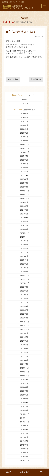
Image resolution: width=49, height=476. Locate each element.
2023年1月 (24, 271)
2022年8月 (24, 291)
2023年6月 (24, 252)
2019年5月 (24, 441)
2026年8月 (24, 113)
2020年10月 (24, 375)
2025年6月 (24, 167)
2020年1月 (24, 410)
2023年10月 (24, 237)
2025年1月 (24, 187)
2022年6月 (24, 298)
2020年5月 (24, 395)
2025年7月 (24, 164)
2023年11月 (24, 233)
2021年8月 (24, 337)
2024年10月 (24, 198)
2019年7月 (24, 433)
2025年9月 (24, 156)
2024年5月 (24, 217)
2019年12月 (24, 414)
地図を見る (24, 472)
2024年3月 (24, 225)
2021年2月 (24, 360)
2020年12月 (24, 368)
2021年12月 (24, 321)
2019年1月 (24, 456)
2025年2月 (24, 183)
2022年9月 (24, 287)
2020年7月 (24, 387)
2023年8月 (24, 244)
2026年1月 (24, 140)
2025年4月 (24, 175)
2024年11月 (24, 194)
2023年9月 (24, 241)
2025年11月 (24, 148)
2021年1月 (24, 364)
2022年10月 (24, 283)
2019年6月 (24, 437)
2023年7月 (24, 248)
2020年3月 (24, 402)
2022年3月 (24, 310)
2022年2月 (24, 314)
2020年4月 (24, 398)
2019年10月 (24, 422)
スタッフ (24, 103)
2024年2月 (24, 229)
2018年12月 (24, 460)
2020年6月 (24, 391)
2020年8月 (24, 383)
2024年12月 (24, 190)
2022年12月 (24, 275)
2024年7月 (24, 210)
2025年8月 (24, 160)
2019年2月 (24, 452)
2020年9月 (24, 379)
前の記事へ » (36, 79)
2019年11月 (24, 418)
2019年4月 (24, 445)
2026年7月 (24, 117)
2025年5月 (24, 171)
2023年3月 (24, 264)
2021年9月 (24, 333)
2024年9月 (24, 202)
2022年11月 (24, 279)
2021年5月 (24, 348)
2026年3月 (24, 133)
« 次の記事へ (13, 79)
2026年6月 (24, 121)
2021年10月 (24, 329)
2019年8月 (24, 429)
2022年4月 (24, 306)
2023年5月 (24, 256)
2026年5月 (24, 125)
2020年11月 (24, 372)
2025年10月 (24, 152)
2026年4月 (24, 129)
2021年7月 (24, 341)
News (24, 99)
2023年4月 (24, 260)
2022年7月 (24, 294)
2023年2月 (24, 268)
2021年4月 (24, 352)
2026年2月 (24, 137)
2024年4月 (24, 221)
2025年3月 (24, 179)
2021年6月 (24, 345)
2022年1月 (24, 318)
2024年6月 (24, 214)
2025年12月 (24, 144)
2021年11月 (24, 325)
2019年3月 (24, 449)
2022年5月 (24, 302)
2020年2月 (24, 406)
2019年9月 (24, 425)
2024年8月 (24, 206)
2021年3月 (24, 356)
